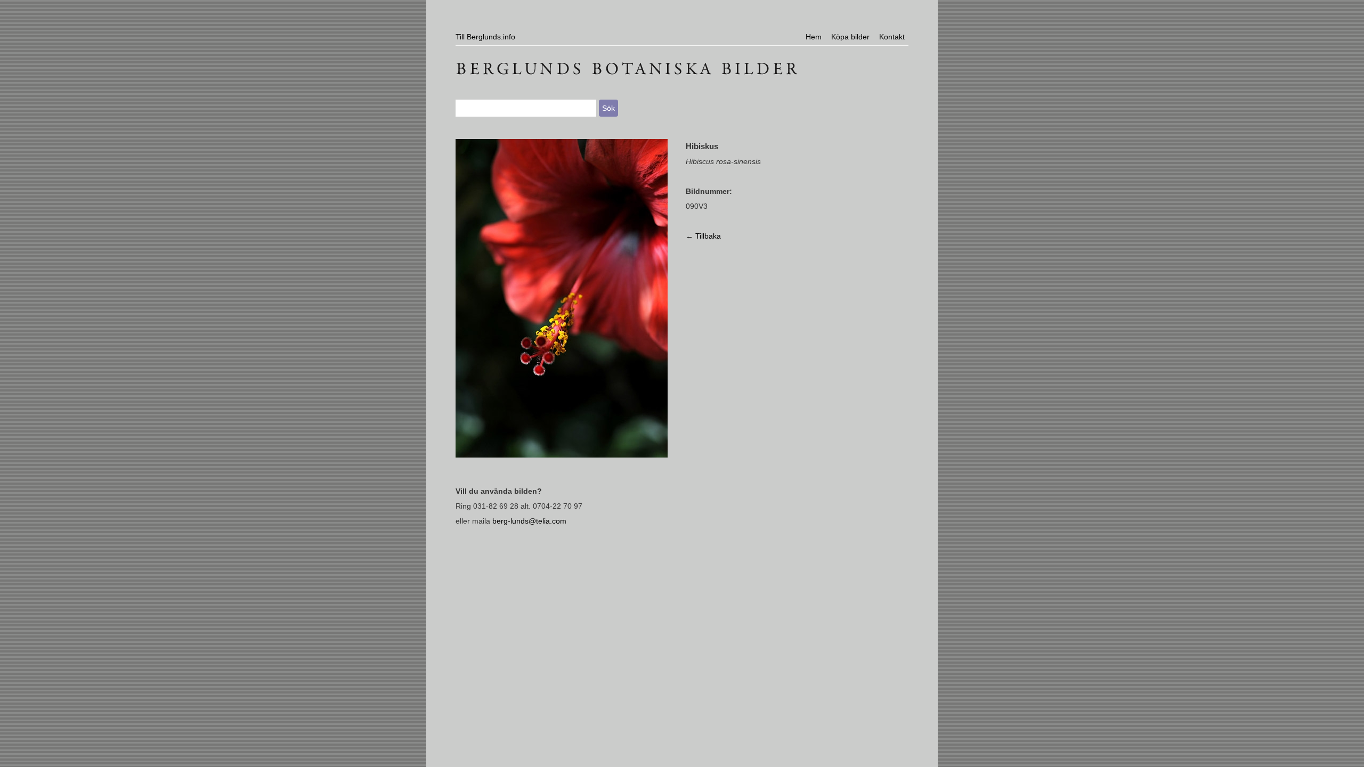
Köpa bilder (850, 36)
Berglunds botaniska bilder (682, 66)
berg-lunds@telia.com (529, 521)
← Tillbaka (703, 236)
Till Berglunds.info (485, 36)
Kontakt (892, 36)
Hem (814, 36)
